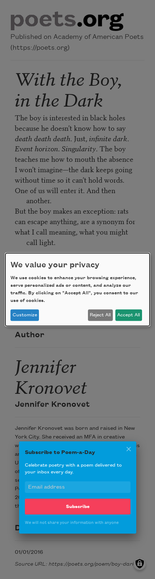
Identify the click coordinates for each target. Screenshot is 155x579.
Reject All (100, 314)
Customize (25, 314)
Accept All (128, 314)
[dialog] (77, 289)
